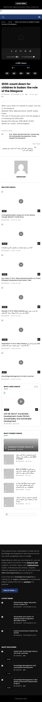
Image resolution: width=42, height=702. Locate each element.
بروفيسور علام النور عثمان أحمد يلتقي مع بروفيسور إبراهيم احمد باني (17, 149)
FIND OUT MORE (9, 590)
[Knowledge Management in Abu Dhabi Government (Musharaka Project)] (7, 684)
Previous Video (7, 131)
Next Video (36, 144)
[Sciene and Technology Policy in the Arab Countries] (7, 656)
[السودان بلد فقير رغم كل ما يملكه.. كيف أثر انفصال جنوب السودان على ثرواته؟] (9, 502)
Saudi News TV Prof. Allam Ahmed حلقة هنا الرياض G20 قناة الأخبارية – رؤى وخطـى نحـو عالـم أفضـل (21, 345)
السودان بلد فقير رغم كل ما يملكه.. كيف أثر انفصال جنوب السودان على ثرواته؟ (26, 499)
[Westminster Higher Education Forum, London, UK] (7, 607)
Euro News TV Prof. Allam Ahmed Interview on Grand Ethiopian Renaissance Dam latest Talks (21, 279)
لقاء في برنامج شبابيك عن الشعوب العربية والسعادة (17, 248)
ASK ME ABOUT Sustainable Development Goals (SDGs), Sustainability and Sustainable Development (18, 417)
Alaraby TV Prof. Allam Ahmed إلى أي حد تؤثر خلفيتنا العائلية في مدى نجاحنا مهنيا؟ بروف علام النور (19, 312)
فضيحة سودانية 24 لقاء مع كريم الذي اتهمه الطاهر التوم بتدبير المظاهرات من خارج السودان (25, 485)
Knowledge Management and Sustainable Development (25, 666)
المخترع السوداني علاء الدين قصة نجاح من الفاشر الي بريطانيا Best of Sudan (26, 457)
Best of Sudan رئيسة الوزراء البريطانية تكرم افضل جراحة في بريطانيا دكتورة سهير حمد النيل (25, 471)
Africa (10, 22)
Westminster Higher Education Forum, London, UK (21, 7)
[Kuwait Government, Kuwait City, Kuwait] (7, 635)
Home (3, 22)
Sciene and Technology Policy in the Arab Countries (26, 652)
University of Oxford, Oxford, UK (20, 447)
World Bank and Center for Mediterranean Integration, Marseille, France (24, 619)
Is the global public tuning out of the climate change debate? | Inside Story (18, 216)
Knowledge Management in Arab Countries (18, 376)
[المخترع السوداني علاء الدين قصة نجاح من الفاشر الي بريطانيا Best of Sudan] (9, 459)
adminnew (6, 94)
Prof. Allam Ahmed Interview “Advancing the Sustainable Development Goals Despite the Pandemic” (24, 136)
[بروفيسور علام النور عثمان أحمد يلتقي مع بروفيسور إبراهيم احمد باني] (37, 149)
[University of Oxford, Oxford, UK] (21, 445)
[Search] (39, 17)
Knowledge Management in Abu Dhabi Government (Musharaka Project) (26, 681)
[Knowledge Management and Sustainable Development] (7, 670)
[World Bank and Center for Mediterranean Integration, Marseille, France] (7, 621)
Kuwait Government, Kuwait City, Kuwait (26, 632)
